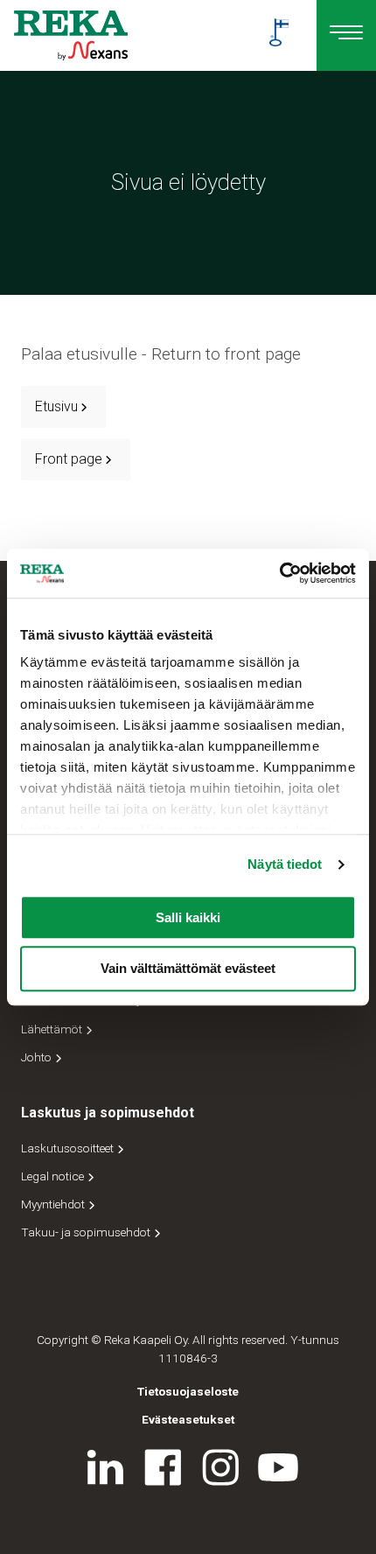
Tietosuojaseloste (188, 1391)
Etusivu (56, 406)
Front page (68, 459)
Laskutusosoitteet (68, 1148)
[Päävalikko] (346, 35)
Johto (37, 1057)
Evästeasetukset (188, 1419)
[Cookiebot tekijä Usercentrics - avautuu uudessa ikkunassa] (279, 573)
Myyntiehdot (54, 1204)
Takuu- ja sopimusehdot (87, 1232)
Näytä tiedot (284, 864)
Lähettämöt (53, 1029)
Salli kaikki (188, 917)
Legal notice (54, 1176)
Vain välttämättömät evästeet (188, 969)
